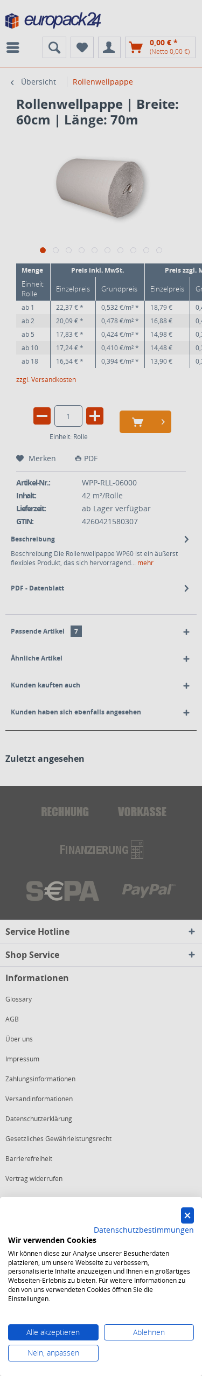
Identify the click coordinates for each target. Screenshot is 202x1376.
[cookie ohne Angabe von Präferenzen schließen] (187, 1215)
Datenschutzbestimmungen (144, 1230)
